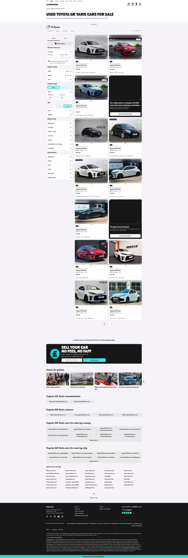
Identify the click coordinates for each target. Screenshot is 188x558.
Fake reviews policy (115, 523)
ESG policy (100, 523)
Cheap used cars (51, 470)
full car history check (108, 340)
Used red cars (128, 470)
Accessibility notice (137, 523)
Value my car (94, 360)
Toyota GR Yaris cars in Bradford (106, 453)
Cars (53, 38)
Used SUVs (127, 479)
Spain (61, 529)
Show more (93, 440)
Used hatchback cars (91, 485)
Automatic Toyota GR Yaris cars (58, 401)
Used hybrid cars (90, 487)
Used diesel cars (89, 473)
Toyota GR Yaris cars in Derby (106, 457)
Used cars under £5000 (72, 485)
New (47, 1)
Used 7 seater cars (51, 487)
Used (51, 1)
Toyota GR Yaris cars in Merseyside (58, 435)
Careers (101, 506)
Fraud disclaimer (93, 523)
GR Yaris (58, 8)
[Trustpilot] (132, 511)
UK (49, 529)
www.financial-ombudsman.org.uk (130, 547)
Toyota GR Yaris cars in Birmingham (58, 453)
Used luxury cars (109, 470)
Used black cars (70, 479)
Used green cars (89, 482)
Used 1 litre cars (50, 476)
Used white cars (128, 482)
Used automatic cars (71, 476)
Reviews (80, 1)
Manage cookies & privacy (82, 523)
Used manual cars (110, 473)
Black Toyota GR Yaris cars (58, 415)
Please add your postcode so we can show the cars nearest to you (59, 62)
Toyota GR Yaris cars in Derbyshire (58, 429)
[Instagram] (55, 517)
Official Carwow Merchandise (81, 515)
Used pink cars (109, 485)
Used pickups (108, 482)
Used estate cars (90, 479)
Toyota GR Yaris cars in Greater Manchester (106, 429)
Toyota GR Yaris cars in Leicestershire (129, 429)
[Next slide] (143, 381)
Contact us (77, 508)
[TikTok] (62, 517)
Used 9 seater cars (71, 473)
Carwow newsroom (79, 513)
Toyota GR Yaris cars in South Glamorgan (106, 435)
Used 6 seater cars (51, 485)
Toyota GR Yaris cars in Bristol (130, 453)
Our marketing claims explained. (54, 537)
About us (77, 506)
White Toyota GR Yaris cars (130, 415)
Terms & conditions (71, 523)
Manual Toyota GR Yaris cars (82, 401)
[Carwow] (52, 4)
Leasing (56, 1)
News (74, 1)
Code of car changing (137, 525)
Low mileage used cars (52, 473)
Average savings (50, 539)
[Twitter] (51, 517)
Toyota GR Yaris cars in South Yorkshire (130, 435)
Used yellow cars (129, 485)
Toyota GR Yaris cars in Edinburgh (129, 457)
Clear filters (50, 31)
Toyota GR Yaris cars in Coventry (82, 457)
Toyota (52, 8)
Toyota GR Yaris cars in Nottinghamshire (82, 435)
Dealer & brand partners (105, 508)
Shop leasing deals (125, 236)
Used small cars (128, 476)
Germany (55, 529)
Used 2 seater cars (51, 482)
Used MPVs (108, 476)
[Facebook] (47, 517)
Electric (62, 1)
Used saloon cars (129, 473)
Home (47, 8)
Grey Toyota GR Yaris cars (82, 415)
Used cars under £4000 (72, 482)
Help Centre (50, 507)
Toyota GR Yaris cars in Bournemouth (82, 453)
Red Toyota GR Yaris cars (106, 415)
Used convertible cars (72, 487)
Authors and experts (79, 511)
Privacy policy (107, 523)
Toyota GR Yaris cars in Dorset (82, 429)
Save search (61, 43)
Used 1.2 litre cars (51, 479)
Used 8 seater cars (71, 470)
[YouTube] (59, 517)
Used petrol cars (109, 479)
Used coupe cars (90, 470)
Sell (67, 1)
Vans (70, 1)
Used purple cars (109, 487)
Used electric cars (90, 476)
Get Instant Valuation (125, 114)
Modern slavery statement (126, 523)
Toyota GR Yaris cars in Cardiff (58, 457)
